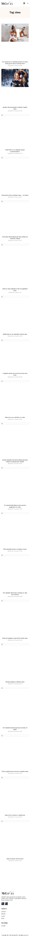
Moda (2, 918)
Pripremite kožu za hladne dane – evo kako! (15, 195)
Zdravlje (3, 914)
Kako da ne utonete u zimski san (15, 815)
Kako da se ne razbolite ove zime (15, 417)
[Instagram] (2, 903)
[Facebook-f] (6, 903)
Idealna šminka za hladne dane (15, 682)
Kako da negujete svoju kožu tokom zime (15, 638)
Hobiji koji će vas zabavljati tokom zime (15, 334)
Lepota (3, 916)
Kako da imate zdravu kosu (15, 858)
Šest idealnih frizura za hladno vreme (15, 549)
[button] (24, 3)
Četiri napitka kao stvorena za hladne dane (15, 771)
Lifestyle (3, 911)
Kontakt (3, 925)
